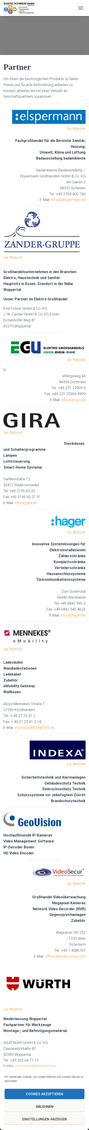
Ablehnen (44, 1107)
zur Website (76, 128)
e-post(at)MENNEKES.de (34, 727)
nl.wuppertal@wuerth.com (35, 1066)
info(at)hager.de (73, 615)
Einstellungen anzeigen (44, 1119)
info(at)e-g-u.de (73, 400)
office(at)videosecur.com (65, 956)
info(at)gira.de (26, 503)
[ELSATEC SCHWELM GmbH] (20, 8)
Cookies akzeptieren (44, 1094)
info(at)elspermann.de (68, 200)
